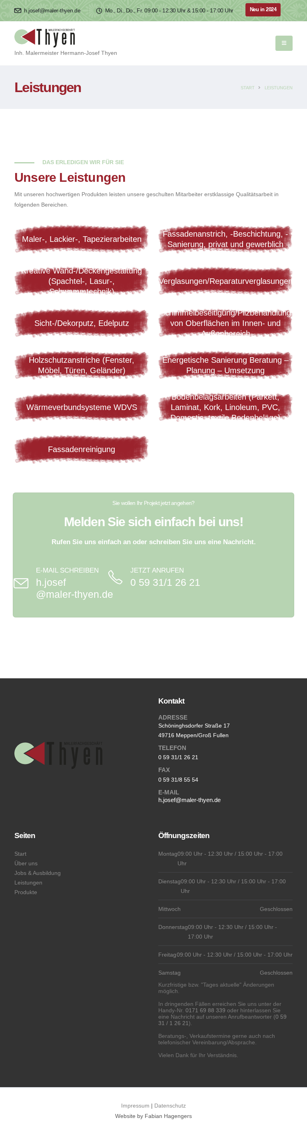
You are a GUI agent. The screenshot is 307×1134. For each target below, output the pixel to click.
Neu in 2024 (263, 9)
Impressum (135, 1105)
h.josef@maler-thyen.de (51, 10)
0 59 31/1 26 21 (165, 582)
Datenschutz (170, 1105)
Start (248, 87)
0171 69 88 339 (205, 1010)
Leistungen (279, 87)
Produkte (25, 892)
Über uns (26, 863)
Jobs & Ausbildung (37, 873)
